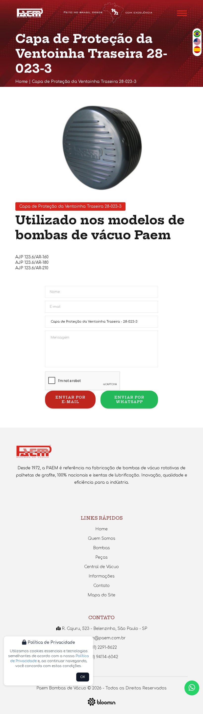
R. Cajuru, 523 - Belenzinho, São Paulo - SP (104, 628)
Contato (101, 585)
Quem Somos (101, 538)
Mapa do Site (101, 595)
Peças (101, 557)
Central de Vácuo (101, 567)
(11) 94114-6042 (103, 657)
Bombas (101, 548)
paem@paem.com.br (103, 638)
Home (21, 81)
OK (82, 677)
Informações (102, 576)
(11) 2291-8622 (103, 647)
